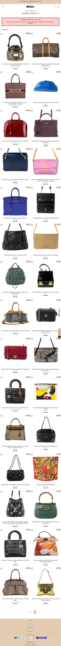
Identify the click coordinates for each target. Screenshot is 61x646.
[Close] (50, 303)
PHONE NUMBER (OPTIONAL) (18, 325)
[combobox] (15, 329)
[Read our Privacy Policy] (48, 336)
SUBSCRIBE (30, 341)
